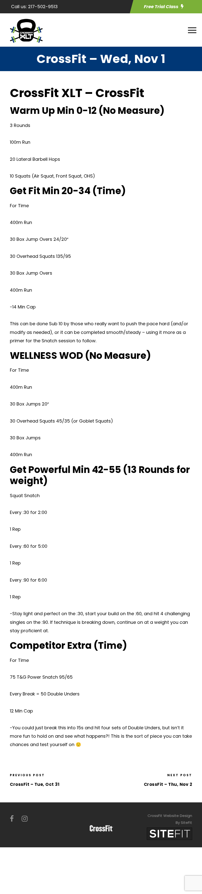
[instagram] (25, 818)
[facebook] (12, 818)
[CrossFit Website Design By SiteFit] (169, 833)
